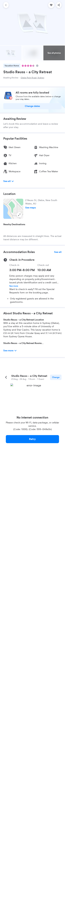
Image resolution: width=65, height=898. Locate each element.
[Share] (59, 5)
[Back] (6, 5)
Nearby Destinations (14, 224)
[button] (13, 209)
